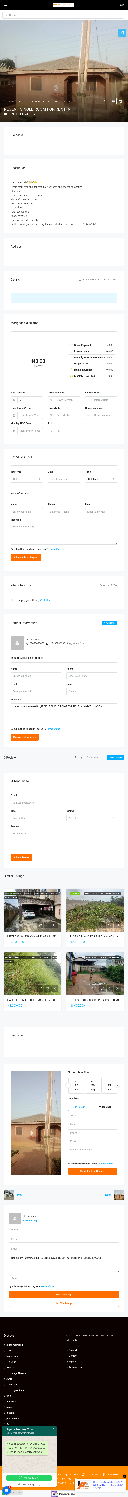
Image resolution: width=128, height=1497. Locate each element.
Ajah (14, 1362)
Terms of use (76, 1367)
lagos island (12, 1356)
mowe (9, 1407)
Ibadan (10, 1412)
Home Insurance (94, 408)
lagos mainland (14, 1345)
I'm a (69, 684)
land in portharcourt (110, 957)
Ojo (8, 1424)
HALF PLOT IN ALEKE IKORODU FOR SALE (32, 1000)
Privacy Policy (72, 1483)
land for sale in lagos (110, 894)
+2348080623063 (58, 643)
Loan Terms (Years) (21, 408)
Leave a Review (115, 757)
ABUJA (10, 1367)
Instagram (93, 1474)
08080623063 (37, 643)
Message (16, 519)
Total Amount (18, 392)
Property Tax (55, 408)
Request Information (24, 737)
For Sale (29, 894)
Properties (74, 1350)
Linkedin (74, 1474)
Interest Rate (92, 392)
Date (50, 471)
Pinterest (113, 1474)
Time (88, 471)
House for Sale (42, 894)
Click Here (46, 600)
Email (88, 504)
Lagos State (12, 1384)
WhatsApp (78, 643)
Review (15, 826)
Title (13, 810)
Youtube (72, 1479)
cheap (54, 894)
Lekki (9, 1350)
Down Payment (56, 392)
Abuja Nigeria (19, 1373)
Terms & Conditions (91, 1483)
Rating (70, 810)
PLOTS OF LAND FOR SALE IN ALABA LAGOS (96, 936)
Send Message (64, 1294)
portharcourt (13, 1418)
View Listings (110, 623)
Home (11, 101)
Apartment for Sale (14, 894)
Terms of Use (53, 549)
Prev (19, 1194)
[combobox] (27, 479)
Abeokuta (11, 1401)
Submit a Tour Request (25, 557)
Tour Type (16, 471)
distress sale (11, 898)
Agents (72, 1361)
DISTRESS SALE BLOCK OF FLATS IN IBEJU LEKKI (36, 936)
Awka (9, 1379)
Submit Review (21, 857)
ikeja (9, 1395)
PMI (50, 423)
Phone (51, 504)
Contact (73, 1355)
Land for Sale (91, 894)
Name (14, 504)
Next (108, 1194)
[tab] (122, 33)
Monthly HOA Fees (21, 423)
